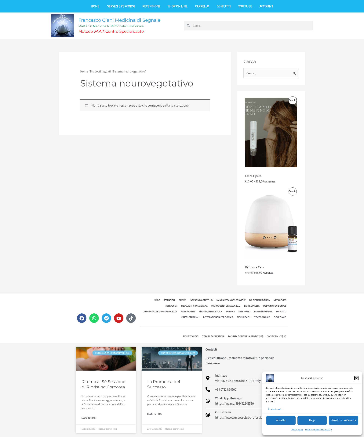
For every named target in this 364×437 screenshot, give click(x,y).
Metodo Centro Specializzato (111, 31)
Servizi (182, 300)
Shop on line (177, 6)
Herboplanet (188, 311)
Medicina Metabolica (210, 311)
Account (266, 6)
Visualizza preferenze (343, 420)
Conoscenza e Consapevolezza (160, 311)
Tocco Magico (262, 317)
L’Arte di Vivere (252, 305)
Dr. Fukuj (281, 311)
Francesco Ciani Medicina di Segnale (119, 20)
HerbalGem (171, 305)
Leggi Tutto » (89, 417)
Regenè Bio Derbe (263, 311)
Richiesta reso (190, 336)
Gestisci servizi (275, 409)
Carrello (202, 6)
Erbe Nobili (244, 311)
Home (95, 6)
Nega (312, 420)
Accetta (281, 420)
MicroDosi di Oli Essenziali (225, 305)
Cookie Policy (297, 429)
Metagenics (280, 300)
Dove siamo (280, 317)
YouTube (245, 6)
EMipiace (230, 311)
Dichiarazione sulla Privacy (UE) (245, 336)
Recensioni (151, 6)
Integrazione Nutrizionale (218, 317)
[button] (356, 378)
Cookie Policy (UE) (276, 336)
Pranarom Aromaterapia (194, 305)
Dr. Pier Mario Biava (259, 300)
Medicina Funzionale (274, 305)
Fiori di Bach (243, 317)
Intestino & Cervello (201, 300)
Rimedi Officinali (190, 317)
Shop (157, 300)
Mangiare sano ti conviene (231, 300)
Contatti (224, 6)
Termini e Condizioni (213, 336)
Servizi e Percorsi (121, 6)
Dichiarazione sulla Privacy (318, 429)
